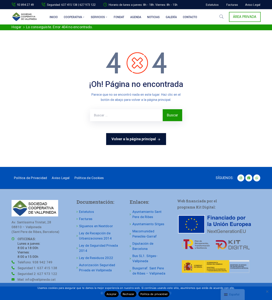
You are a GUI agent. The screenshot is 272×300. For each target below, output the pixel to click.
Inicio (54, 17)
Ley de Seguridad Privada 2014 (98, 248)
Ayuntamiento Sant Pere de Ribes (146, 214)
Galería (171, 17)
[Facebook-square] (248, 177)
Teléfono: (35, 262)
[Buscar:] (126, 115)
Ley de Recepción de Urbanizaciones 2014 (95, 235)
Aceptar (112, 294)
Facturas (86, 219)
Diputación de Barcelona (143, 246)
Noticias (153, 17)
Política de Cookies (89, 178)
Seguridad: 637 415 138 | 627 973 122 (71, 5)
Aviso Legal (60, 178)
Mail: (37, 279)
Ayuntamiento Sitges (148, 224)
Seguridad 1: (37, 268)
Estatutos (86, 212)
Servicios (98, 17)
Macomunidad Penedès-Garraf (144, 233)
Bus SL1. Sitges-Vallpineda (145, 258)
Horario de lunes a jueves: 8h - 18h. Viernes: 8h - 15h (143, 5)
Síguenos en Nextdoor (96, 226)
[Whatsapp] (256, 177)
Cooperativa (73, 17)
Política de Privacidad (30, 178)
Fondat (119, 17)
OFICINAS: (27, 239)
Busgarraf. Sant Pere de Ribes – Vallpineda (148, 270)
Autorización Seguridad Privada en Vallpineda (97, 267)
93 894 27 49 (25, 5)
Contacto (190, 17)
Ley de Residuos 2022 (96, 258)
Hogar (16, 27)
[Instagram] (240, 177)
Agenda (135, 17)
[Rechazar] (267, 291)
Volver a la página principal (134, 139)
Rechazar (128, 294)
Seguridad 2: (37, 274)
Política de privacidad (154, 294)
